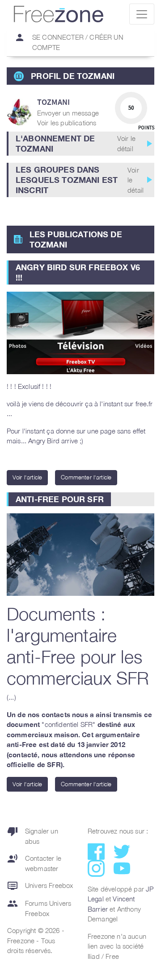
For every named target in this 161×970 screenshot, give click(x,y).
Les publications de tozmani (76, 239)
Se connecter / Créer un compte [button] (68, 41)
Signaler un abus (32, 835)
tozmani (53, 102)
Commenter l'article (86, 477)
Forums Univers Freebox (39, 907)
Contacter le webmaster (34, 862)
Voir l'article (27, 477)
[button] (80, 144)
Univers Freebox (40, 885)
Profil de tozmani (72, 76)
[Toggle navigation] (141, 14)
